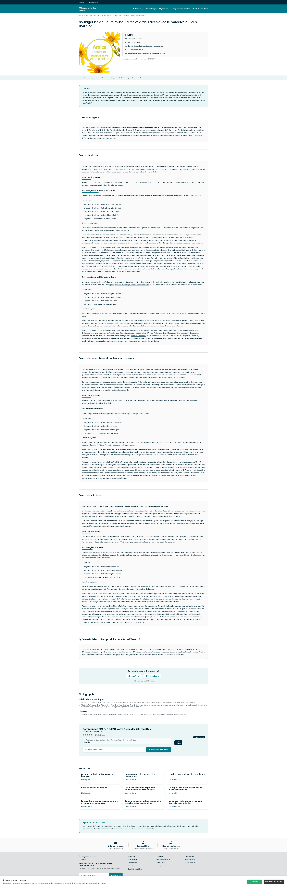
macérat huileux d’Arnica (93, 127)
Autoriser (254, 881)
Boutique (81, 2)
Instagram (160, 866)
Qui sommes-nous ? (163, 859)
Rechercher (137, 9)
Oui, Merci (135, 676)
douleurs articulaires (138, 336)
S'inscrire (114, 875)
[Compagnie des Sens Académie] (91, 9)
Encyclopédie (93, 2)
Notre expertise (161, 863)
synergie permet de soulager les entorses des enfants (129, 285)
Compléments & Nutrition (181, 9)
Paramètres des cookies (273, 882)
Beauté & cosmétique (200, 9)
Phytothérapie (164, 9)
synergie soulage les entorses (97, 195)
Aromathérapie (151, 9)
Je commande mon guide (158, 749)
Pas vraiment (153, 676)
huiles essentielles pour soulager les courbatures (132, 413)
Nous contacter (190, 859)
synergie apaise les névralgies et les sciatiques (103, 552)
